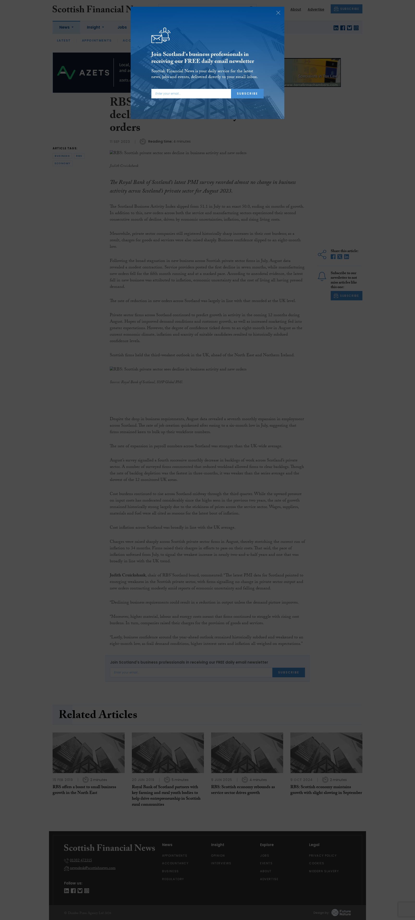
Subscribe (247, 93)
